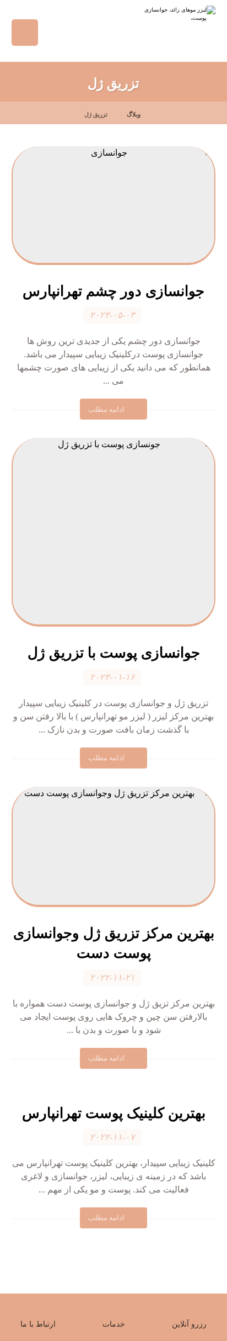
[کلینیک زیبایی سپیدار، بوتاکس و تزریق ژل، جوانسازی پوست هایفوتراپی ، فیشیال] (171, 28)
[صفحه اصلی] (162, 114)
